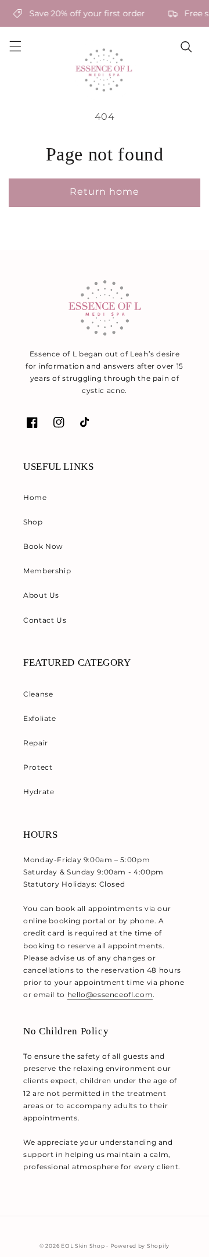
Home (35, 497)
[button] (15, 46)
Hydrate (38, 791)
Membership (47, 570)
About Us (41, 595)
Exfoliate (39, 718)
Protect (37, 767)
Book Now (43, 546)
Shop (33, 521)
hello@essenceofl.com (110, 994)
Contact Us (44, 620)
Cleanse (38, 694)
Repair (35, 742)
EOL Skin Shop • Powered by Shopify (115, 1246)
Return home (105, 191)
